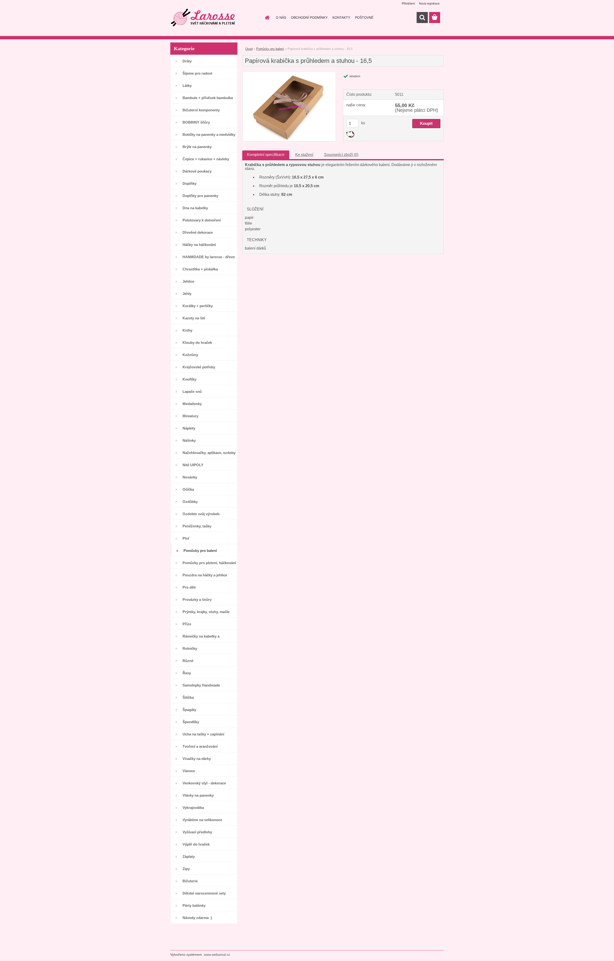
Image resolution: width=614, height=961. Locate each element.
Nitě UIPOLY (193, 465)
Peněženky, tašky (197, 526)
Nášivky (189, 440)
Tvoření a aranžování (200, 746)
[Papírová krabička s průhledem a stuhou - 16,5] (289, 73)
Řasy (187, 673)
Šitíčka (188, 697)
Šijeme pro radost (197, 73)
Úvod (249, 49)
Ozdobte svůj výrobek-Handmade (201, 516)
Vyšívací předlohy (197, 832)
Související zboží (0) (341, 155)
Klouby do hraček (197, 342)
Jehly (187, 294)
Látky (187, 86)
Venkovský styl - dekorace (204, 783)
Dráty (187, 61)
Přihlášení (408, 3)
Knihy (187, 330)
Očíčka (188, 489)
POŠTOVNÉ (364, 17)
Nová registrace (429, 3)
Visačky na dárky (197, 759)
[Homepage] (266, 17)
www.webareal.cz (217, 954)
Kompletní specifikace (265, 155)
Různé (188, 661)
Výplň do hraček (196, 844)
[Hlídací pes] (350, 133)
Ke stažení (304, 155)
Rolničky (190, 648)
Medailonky (192, 404)
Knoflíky (189, 379)
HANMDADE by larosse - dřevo (209, 257)
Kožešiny (190, 355)
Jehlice (188, 281)
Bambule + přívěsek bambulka (208, 98)
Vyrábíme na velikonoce (202, 820)
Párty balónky (194, 905)
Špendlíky (191, 722)
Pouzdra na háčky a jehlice (205, 575)
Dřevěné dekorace (198, 232)
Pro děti (189, 587)
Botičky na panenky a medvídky (209, 134)
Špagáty (189, 710)
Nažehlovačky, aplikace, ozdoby (209, 453)
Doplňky (189, 183)
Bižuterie (190, 881)
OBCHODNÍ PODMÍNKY (309, 17)
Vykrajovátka (193, 808)
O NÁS (281, 17)
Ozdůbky (190, 502)
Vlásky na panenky (198, 795)
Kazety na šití (194, 318)
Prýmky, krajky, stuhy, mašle (206, 612)
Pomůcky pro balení (200, 551)
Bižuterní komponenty (201, 110)
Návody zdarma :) (197, 918)
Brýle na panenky (197, 147)
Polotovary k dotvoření (202, 220)
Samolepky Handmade (201, 685)
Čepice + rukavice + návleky (206, 159)
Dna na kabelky (195, 208)
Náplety (189, 428)
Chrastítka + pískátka (200, 269)
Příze (187, 624)
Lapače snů (192, 391)
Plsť (186, 538)
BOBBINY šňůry (196, 122)
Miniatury (190, 416)
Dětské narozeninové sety (204, 893)
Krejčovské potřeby (199, 367)
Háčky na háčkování (199, 245)
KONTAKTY (341, 17)
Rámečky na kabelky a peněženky (201, 638)
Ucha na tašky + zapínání (203, 734)
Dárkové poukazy (197, 171)
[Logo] (203, 18)
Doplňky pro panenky (200, 196)
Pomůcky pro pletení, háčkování (209, 563)
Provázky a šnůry (197, 599)
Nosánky (190, 477)
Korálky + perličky (198, 306)
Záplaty (189, 856)
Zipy (186, 869)
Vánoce (189, 771)
